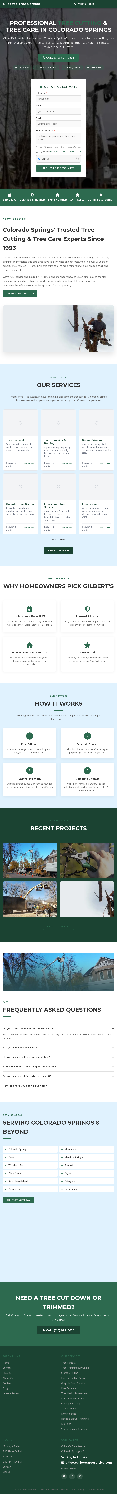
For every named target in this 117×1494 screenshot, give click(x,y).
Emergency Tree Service (74, 1378)
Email (38, 118)
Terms (73, 1468)
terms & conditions (58, 151)
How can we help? (45, 130)
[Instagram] (80, 1476)
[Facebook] (72, 1476)
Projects (7, 1372)
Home (6, 1362)
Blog (5, 1388)
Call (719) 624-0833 (59, 57)
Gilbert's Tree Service (21, 4)
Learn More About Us (20, 293)
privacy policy (75, 151)
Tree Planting (68, 1408)
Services (7, 1367)
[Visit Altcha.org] (77, 159)
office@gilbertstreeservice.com (88, 1462)
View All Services (58, 550)
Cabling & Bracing (70, 1403)
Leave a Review (11, 1393)
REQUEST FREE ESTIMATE (58, 168)
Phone (39, 105)
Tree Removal (68, 1362)
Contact (7, 1383)
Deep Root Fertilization (73, 1398)
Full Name (41, 93)
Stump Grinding (69, 1372)
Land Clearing (68, 1413)
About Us (8, 1378)
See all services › (58, 539)
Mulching (66, 1423)
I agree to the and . (60, 151)
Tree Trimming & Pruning (75, 1367)
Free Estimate (68, 1388)
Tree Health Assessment (74, 1393)
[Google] (64, 1476)
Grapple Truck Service (73, 1383)
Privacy (64, 1468)
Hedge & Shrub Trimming (75, 1418)
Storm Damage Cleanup (74, 1429)
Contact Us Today (18, 1200)
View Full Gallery (58, 926)
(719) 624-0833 (76, 1457)
